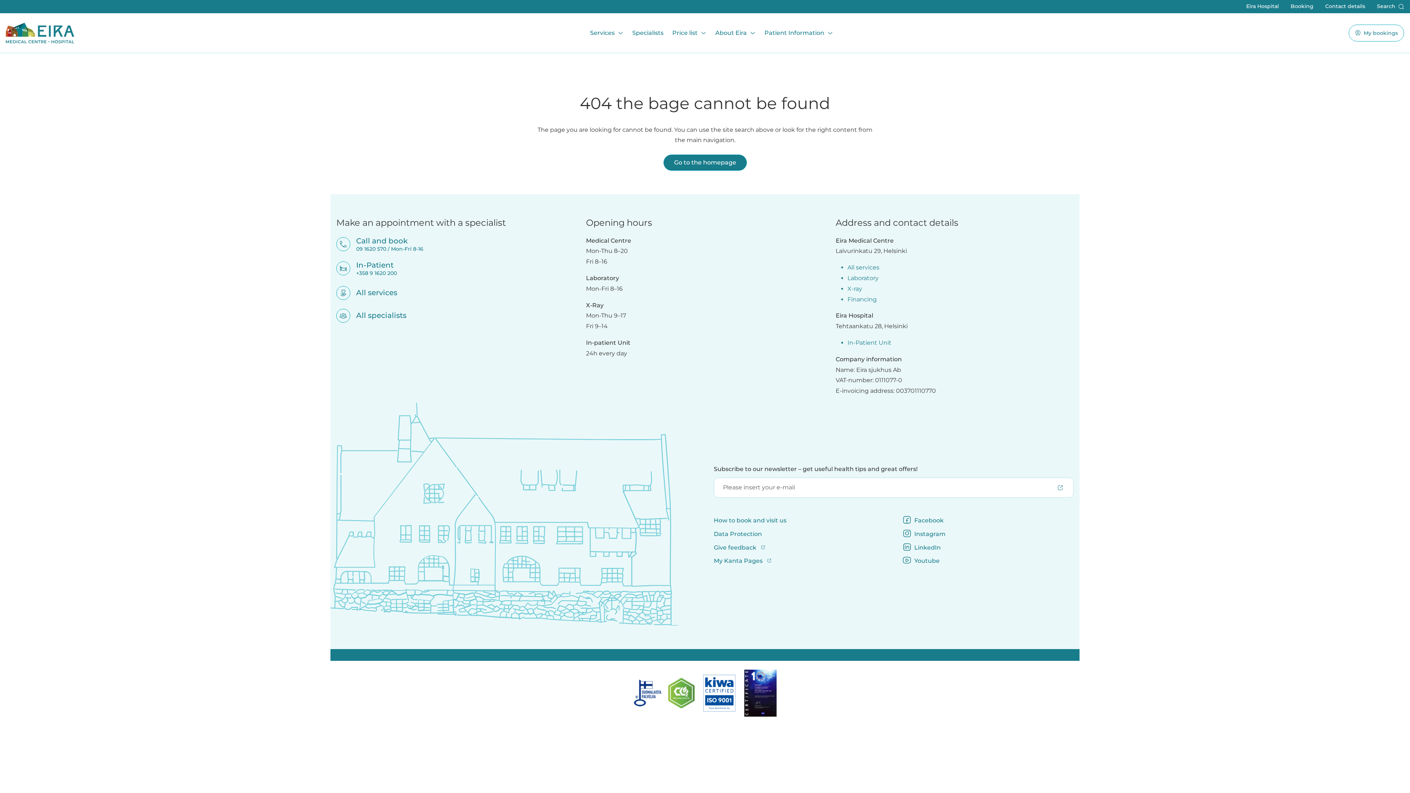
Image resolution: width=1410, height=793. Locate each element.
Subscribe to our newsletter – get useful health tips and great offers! (816, 469)
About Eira (731, 32)
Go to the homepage (705, 162)
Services (602, 32)
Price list (685, 32)
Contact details (1345, 6)
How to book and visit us (750, 520)
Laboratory (863, 278)
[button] (1390, 6)
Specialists (648, 32)
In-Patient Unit (869, 342)
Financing (862, 299)
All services (372, 292)
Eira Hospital (1262, 6)
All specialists (376, 315)
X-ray (854, 288)
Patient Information (794, 32)
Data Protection (738, 534)
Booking (1302, 6)
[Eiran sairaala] (40, 33)
